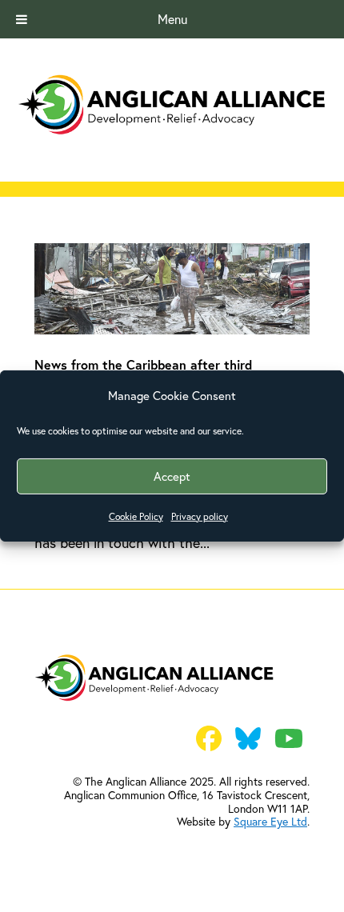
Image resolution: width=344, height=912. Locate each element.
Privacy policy (199, 516)
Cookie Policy (136, 516)
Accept (172, 476)
